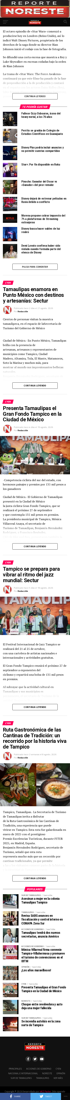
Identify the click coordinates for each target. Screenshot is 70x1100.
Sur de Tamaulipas (21, 1078)
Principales (15, 1068)
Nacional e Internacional (23, 1073)
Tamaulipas (42, 1078)
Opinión (60, 1073)
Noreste (47, 1073)
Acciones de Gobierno (38, 1068)
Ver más (58, 1078)
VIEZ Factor (45, 1091)
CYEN (58, 1068)
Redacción (23, 311)
